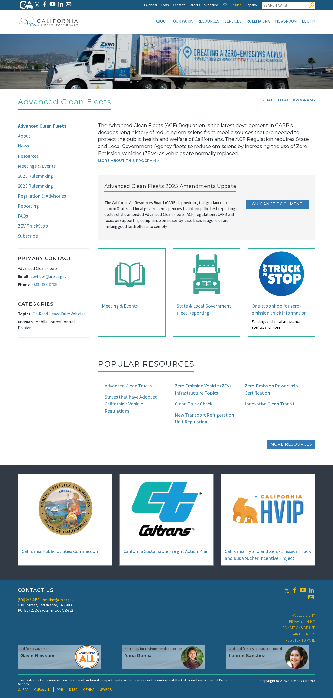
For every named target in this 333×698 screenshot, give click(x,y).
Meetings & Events (37, 166)
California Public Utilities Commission (60, 551)
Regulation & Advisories (42, 196)
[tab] (225, 5)
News (23, 146)
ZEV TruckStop (33, 226)
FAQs (165, 4)
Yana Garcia (138, 655)
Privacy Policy (302, 621)
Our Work (183, 21)
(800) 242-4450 (28, 599)
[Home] (48, 21)
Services (233, 21)
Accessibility (303, 615)
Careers (194, 4)
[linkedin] (311, 590)
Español (252, 4)
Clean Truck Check (193, 404)
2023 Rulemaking (35, 186)
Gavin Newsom (37, 655)
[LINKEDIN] (61, 4)
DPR (59, 689)
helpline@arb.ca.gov (58, 599)
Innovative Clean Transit (269, 404)
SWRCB (106, 689)
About (162, 21)
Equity (308, 21)
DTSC (73, 689)
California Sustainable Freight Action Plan (166, 551)
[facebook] (294, 590)
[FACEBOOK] (44, 4)
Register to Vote (300, 640)
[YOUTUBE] (52, 4)
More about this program (127, 160)
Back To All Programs (290, 100)
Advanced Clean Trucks (128, 386)
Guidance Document (277, 204)
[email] (311, 597)
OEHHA (88, 689)
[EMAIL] (69, 4)
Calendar (150, 4)
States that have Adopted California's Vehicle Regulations (131, 404)
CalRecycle (42, 689)
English (236, 4)
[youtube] (303, 590)
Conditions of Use (298, 627)
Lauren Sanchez (247, 655)
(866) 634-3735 (44, 284)
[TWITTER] (37, 4)
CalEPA (23, 689)
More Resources (291, 444)
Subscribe (211, 4)
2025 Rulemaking (35, 176)
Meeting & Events (120, 306)
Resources (208, 21)
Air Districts (304, 634)
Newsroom (286, 21)
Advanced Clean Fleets (42, 126)
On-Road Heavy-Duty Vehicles (59, 314)
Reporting (28, 206)
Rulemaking (258, 21)
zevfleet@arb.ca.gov (49, 276)
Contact (179, 4)
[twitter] (286, 590)
